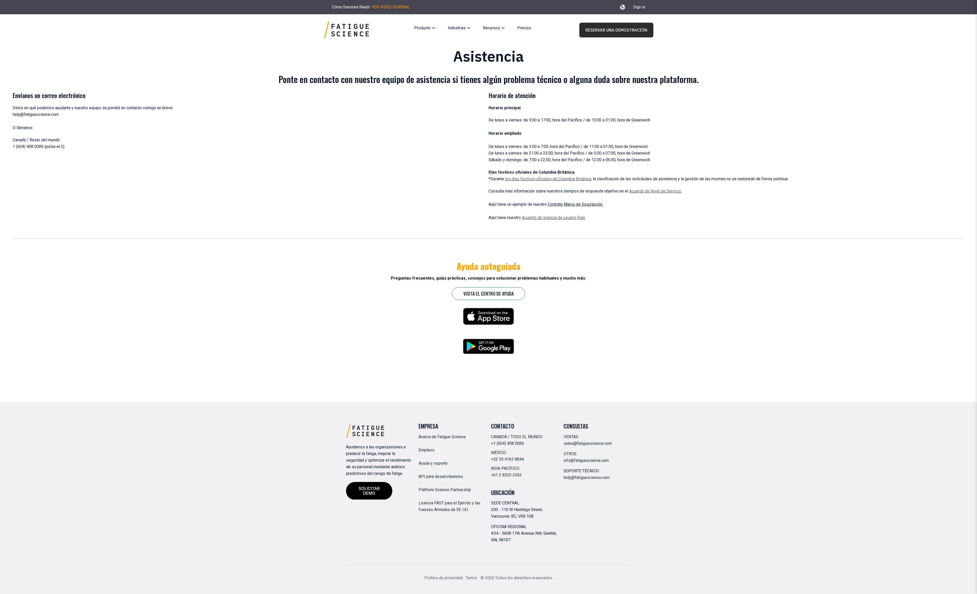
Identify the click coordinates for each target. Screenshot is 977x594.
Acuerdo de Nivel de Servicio (655, 191)
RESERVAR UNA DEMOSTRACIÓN (616, 30)
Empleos (426, 450)
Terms (472, 577)
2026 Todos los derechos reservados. (519, 577)
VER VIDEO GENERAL (390, 7)
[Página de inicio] (346, 29)
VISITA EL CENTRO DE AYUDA (488, 293)
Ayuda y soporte (433, 463)
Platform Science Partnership (445, 489)
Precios (524, 27)
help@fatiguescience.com (587, 477)
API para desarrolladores (441, 476)
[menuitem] (424, 28)
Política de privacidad (443, 577)
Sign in (639, 7)
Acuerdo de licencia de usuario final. (553, 217)
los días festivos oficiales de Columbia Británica (548, 178)
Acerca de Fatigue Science (442, 436)
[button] (622, 7)
